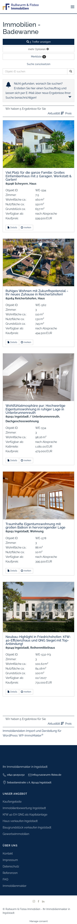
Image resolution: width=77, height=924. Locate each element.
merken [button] (27, 227)
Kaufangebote (12, 801)
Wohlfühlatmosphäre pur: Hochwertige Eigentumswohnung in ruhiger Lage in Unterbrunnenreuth (35, 409)
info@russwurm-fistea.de (46, 774)
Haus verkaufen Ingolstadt (20, 821)
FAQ (5, 879)
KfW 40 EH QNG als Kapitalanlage (25, 814)
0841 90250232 (16, 774)
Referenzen (10, 873)
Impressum (10, 860)
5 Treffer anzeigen (40, 41)
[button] (72, 6)
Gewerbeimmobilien (16, 834)
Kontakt (8, 853)
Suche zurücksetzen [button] (38, 64)
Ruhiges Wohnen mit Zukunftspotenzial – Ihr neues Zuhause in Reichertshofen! (37, 292)
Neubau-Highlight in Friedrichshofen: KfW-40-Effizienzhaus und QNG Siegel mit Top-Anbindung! (38, 640)
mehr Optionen (37, 49)
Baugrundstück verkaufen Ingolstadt (27, 827)
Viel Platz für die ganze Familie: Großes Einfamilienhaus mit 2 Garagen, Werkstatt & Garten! (38, 176)
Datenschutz (11, 866)
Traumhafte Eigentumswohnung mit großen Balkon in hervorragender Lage (35, 525)
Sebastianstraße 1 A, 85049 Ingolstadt (29, 782)
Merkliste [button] (38, 56)
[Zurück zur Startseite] (20, 6)
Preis (68, 113)
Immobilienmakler (15, 886)
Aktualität (54, 113)
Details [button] (13, 227)
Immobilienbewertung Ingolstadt (24, 808)
